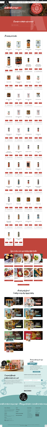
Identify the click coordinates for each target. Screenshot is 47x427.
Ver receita (9, 280)
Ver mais (7, 70)
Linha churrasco (29, 410)
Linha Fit (28, 412)
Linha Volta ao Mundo (29, 416)
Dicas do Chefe (37, 410)
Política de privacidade (19, 413)
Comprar (11, 70)
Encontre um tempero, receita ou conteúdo (22, 0)
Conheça (38, 303)
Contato (17, 411)
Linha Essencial (29, 411)
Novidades (36, 411)
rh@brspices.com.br (11, 420)
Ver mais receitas (23, 284)
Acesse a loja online (36, 371)
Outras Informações (19, 415)
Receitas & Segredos (29, 417)
